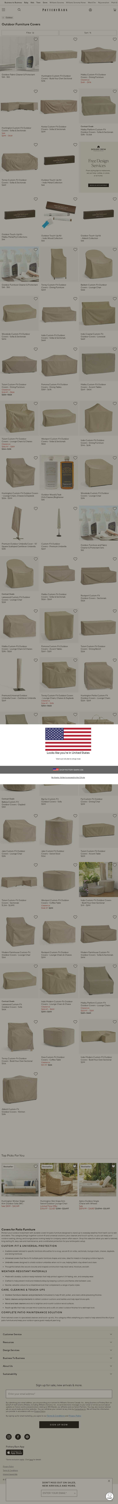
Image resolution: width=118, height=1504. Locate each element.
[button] (110, 1496)
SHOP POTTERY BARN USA (71, 770)
